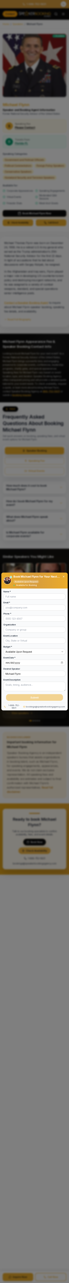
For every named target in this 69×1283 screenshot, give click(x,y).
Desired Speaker (11, 669)
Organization (9, 625)
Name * (7, 592)
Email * (6, 602)
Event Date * (9, 658)
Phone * (7, 614)
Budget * (7, 647)
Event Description (11, 680)
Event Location (10, 636)
